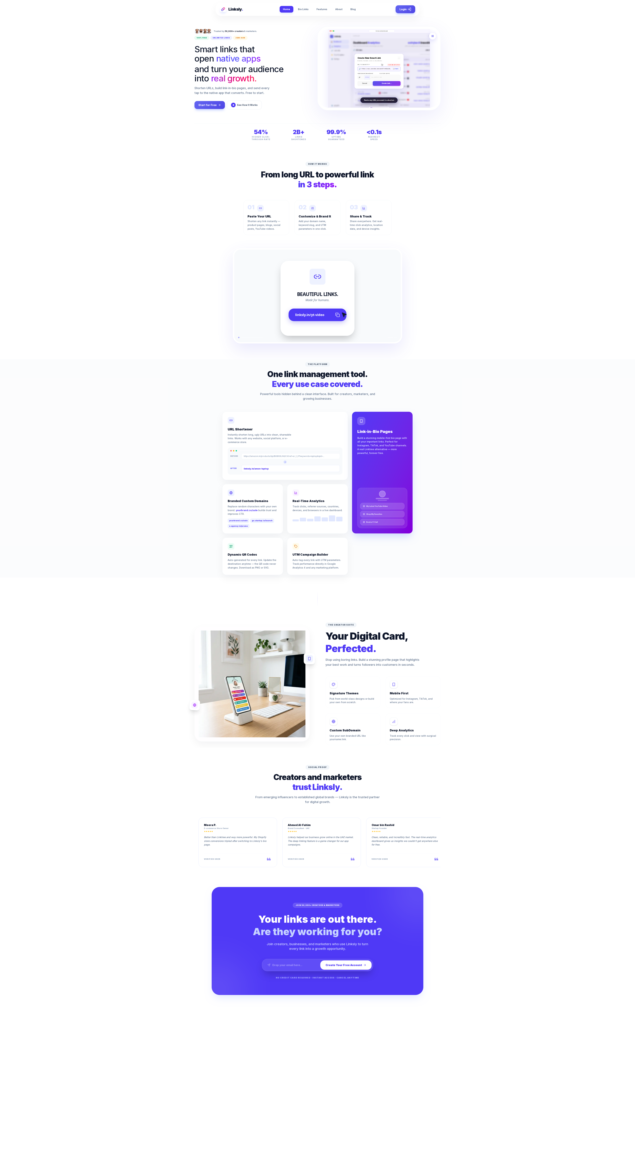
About (338, 9)
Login (403, 9)
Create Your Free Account (344, 965)
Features (322, 9)
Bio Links (303, 9)
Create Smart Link (418, 43)
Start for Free (207, 105)
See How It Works (247, 105)
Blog (353, 9)
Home (286, 9)
